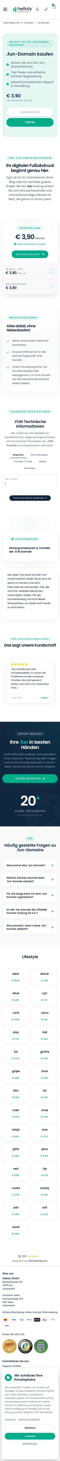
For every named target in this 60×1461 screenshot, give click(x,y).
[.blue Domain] (16, 996)
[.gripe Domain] (16, 1074)
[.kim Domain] (16, 1093)
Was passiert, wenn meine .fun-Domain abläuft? (27, 927)
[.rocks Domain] (16, 1191)
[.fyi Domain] (16, 1054)
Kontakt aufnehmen (28, 778)
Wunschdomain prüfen (28, 254)
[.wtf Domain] (44, 1210)
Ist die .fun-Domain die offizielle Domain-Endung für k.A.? (27, 911)
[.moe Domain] (44, 1113)
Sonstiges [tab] (29, 468)
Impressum (10, 1419)
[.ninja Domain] (16, 1132)
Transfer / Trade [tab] (22, 461)
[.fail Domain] (44, 1035)
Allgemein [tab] (18, 454)
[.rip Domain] (44, 1171)
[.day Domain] (16, 1035)
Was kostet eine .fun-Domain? (26, 865)
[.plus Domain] (44, 1152)
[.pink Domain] (16, 1152)
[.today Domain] (44, 1191)
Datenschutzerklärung (29, 1419)
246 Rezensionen (38, 1260)
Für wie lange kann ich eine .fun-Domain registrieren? (27, 895)
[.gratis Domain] (44, 1054)
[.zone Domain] (16, 1230)
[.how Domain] (44, 1074)
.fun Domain (43, 22)
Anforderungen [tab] (39, 454)
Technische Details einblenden (28, 498)
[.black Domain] (44, 977)
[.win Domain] (16, 1210)
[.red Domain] (16, 1171)
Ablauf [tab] (42, 461)
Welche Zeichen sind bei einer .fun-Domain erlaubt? (25, 879)
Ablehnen (30, 1427)
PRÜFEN (30, 122)
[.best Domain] (16, 977)
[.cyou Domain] (44, 1015)
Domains (28, 22)
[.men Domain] (16, 1113)
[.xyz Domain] (44, 996)
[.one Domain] (44, 1132)
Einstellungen (30, 1443)
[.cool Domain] (16, 1015)
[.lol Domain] (44, 1093)
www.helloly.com (11, 22)
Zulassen (30, 1436)
